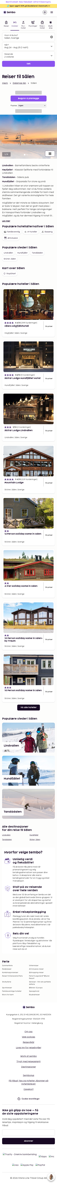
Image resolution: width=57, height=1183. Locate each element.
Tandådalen (37, 253)
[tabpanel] (28, 50)
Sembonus (28, 1075)
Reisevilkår (28, 1042)
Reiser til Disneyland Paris (12, 976)
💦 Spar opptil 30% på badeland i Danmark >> (28, 6)
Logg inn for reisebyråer (28, 1047)
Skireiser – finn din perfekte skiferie (40, 983)
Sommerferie (7, 966)
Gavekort (29, 1089)
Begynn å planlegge (28, 98)
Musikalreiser (34, 995)
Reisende (8, 54)
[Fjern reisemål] (51, 37)
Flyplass (14, 106)
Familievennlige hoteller (11, 991)
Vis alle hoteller (29, 707)
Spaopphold (34, 991)
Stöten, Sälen (10, 259)
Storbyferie (6, 982)
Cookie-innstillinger (31, 1099)
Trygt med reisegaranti (28, 1061)
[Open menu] (52, 12)
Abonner (28, 1141)
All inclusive (13, 238)
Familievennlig (13, 232)
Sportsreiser (7, 988)
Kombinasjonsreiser (10, 973)
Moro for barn (8, 995)
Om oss (28, 1031)
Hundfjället (22, 253)
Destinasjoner (28, 1067)
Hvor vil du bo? (11, 35)
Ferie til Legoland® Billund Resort (39, 977)
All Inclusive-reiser (36, 969)
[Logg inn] (45, 12)
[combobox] (26, 38)
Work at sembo (28, 1056)
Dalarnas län (19, 83)
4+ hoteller (32, 232)
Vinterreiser (33, 966)
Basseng (48, 232)
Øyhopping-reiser (36, 973)
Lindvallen (8, 253)
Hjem (5, 83)
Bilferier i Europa (35, 988)
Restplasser (6, 969)
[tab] (6, 25)
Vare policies (28, 1037)
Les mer (6, 221)
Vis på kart (11, 273)
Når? (6, 45)
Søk (28, 64)
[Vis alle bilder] (50, 154)
